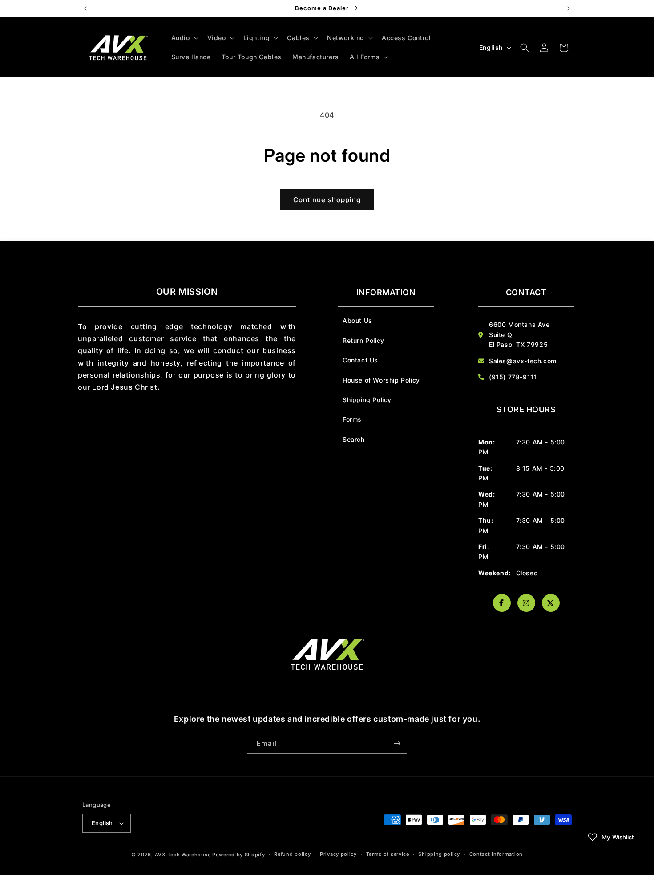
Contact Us (360, 360)
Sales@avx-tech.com (523, 361)
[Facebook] (502, 603)
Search (354, 439)
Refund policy (292, 854)
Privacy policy (338, 854)
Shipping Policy (367, 399)
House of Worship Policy (381, 380)
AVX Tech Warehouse (183, 854)
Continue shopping (327, 199)
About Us (357, 320)
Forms (352, 419)
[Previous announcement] (85, 8)
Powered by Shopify (238, 854)
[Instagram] (526, 603)
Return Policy (363, 340)
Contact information (496, 854)
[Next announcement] (568, 8)
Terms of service (387, 854)
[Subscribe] (397, 743)
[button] (184, 37)
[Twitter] (551, 603)
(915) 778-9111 (513, 377)
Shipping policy (439, 854)
